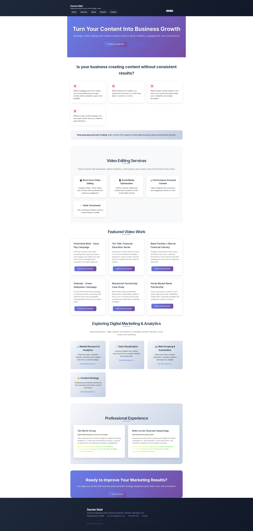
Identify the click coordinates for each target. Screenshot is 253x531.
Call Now (137, 494)
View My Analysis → (126, 360)
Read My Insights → (88, 392)
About (93, 12)
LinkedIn (145, 516)
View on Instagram (85, 269)
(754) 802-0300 (133, 516)
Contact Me (169, 11)
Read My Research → (88, 364)
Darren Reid (76, 6)
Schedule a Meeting (116, 44)
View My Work (139, 44)
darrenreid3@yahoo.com (116, 516)
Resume (103, 12)
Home (74, 12)
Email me (171, 13)
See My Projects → (165, 364)
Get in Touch (117, 494)
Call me (180, 13)
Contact (113, 12)
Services (84, 12)
